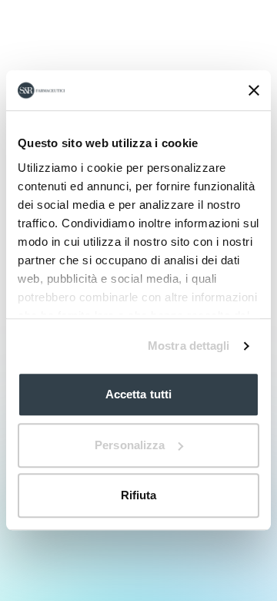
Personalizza (130, 445)
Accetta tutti (138, 394)
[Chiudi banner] (254, 90)
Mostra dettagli (189, 345)
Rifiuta (139, 495)
